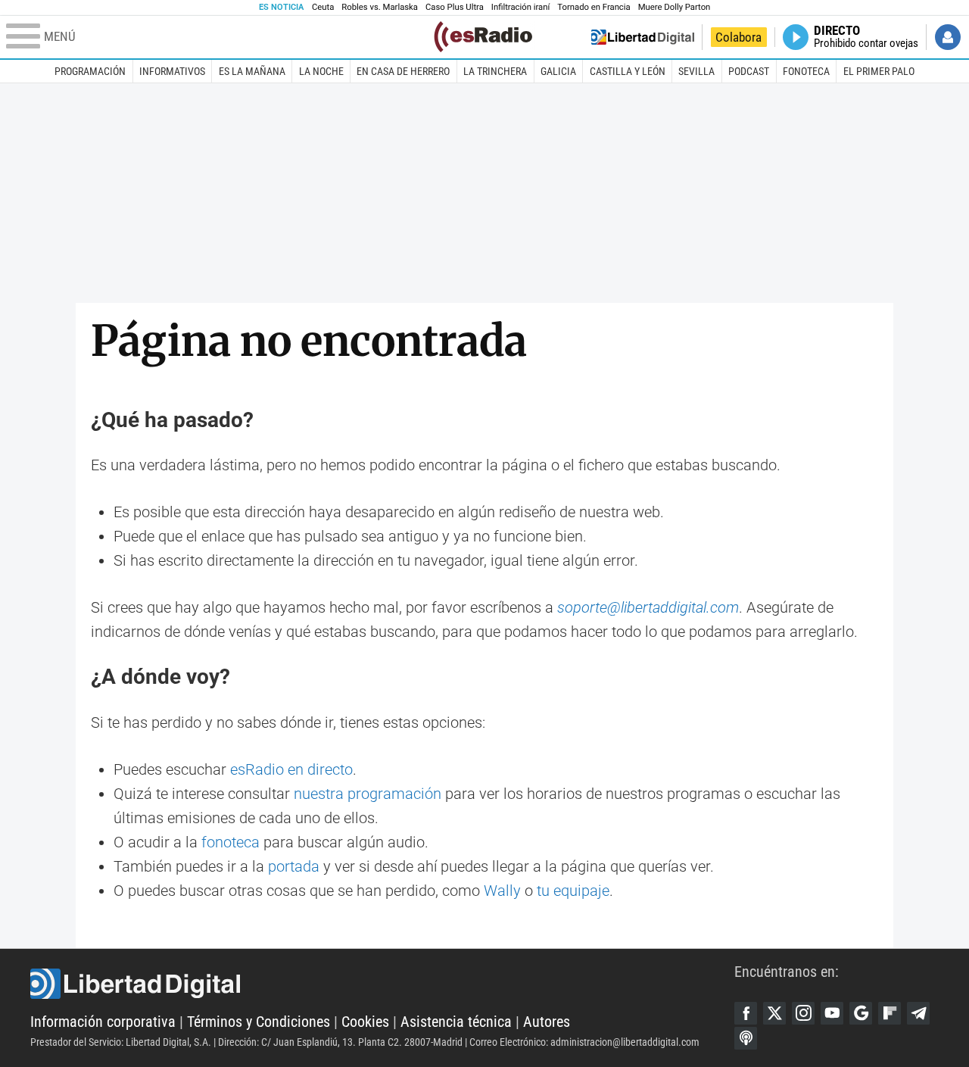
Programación (90, 71)
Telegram (918, 1013)
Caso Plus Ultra (454, 7)
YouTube (832, 1013)
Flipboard (889, 1013)
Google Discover (860, 1013)
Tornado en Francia (593, 7)
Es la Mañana (252, 71)
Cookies (365, 1021)
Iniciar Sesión (948, 37)
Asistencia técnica (456, 1021)
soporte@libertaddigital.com (648, 607)
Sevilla (696, 71)
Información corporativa (103, 1021)
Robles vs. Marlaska (379, 7)
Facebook (745, 1013)
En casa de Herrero (403, 71)
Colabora (738, 37)
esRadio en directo (291, 769)
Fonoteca (806, 71)
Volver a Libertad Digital (642, 37)
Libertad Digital (382, 984)
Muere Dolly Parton (674, 7)
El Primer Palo (878, 71)
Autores (546, 1021)
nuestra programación (367, 794)
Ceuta (323, 7)
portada (293, 866)
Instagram (803, 1013)
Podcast (748, 71)
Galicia (558, 71)
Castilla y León (627, 71)
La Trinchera (495, 71)
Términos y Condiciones (258, 1021)
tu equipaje (573, 890)
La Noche (321, 71)
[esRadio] (483, 36)
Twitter (774, 1013)
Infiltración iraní (520, 7)
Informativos (172, 71)
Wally (502, 890)
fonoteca (230, 842)
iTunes (745, 1038)
